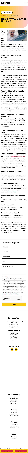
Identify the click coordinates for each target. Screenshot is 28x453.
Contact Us (14, 438)
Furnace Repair (14, 424)
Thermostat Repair (14, 401)
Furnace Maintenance (14, 426)
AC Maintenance (14, 398)
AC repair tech (11, 192)
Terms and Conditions (7, 293)
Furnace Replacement (14, 427)
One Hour (5, 3)
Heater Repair (14, 412)
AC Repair (14, 397)
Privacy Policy (15, 293)
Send (14, 304)
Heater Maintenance (14, 413)
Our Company (14, 436)
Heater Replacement (14, 415)
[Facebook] (12, 349)
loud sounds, (20, 65)
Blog (5, 15)
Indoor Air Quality (14, 403)
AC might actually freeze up (17, 156)
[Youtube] (16, 349)
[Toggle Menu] (25, 3)
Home (2, 15)
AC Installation (14, 400)
